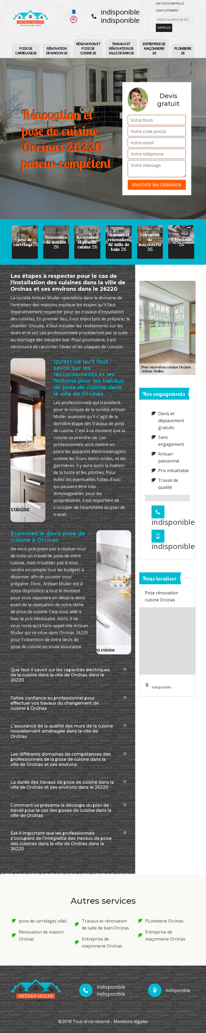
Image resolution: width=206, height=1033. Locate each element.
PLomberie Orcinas (164, 921)
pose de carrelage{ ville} (43, 921)
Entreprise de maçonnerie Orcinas (102, 942)
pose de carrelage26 (25, 50)
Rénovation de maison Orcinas (41, 935)
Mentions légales (130, 1021)
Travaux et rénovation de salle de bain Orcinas (105, 924)
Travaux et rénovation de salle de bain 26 (121, 48)
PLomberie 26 (183, 50)
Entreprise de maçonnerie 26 (154, 48)
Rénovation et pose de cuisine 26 (88, 48)
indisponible (120, 11)
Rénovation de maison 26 (56, 50)
